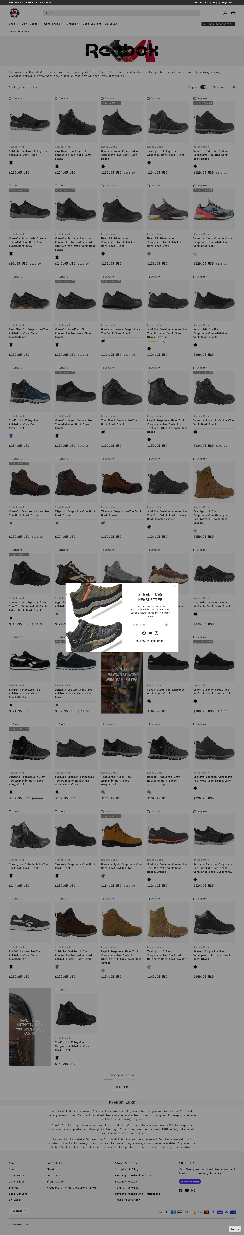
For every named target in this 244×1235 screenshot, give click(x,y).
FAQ (215, 2)
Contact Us (201, 2)
